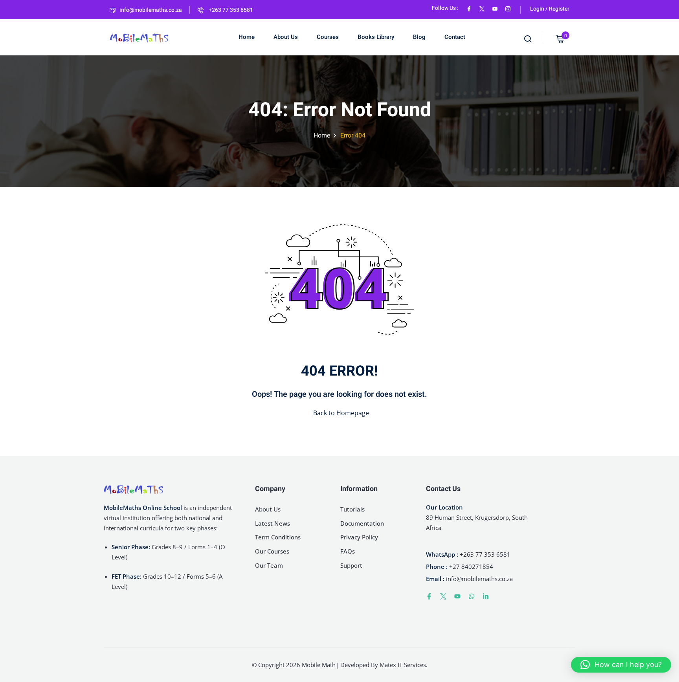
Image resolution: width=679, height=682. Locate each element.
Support (351, 565)
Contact (454, 37)
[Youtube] (457, 596)
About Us (285, 37)
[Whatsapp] (471, 596)
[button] (621, 665)
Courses (328, 37)
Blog (419, 37)
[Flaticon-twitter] (443, 596)
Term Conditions (278, 537)
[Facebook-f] (429, 596)
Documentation (362, 523)
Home (247, 37)
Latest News (272, 523)
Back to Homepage (341, 413)
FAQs (347, 551)
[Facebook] (469, 8)
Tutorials (352, 509)
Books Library (376, 37)
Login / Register (549, 9)
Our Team (269, 565)
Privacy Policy (359, 537)
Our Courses (272, 551)
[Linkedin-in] (486, 596)
